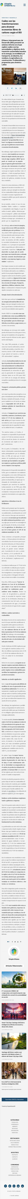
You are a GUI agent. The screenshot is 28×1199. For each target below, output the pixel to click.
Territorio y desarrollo (9, 17)
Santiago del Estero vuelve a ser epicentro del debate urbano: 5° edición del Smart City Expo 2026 (12, 1054)
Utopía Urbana (14, 959)
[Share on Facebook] (7, 88)
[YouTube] (18, 1186)
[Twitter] (9, 1186)
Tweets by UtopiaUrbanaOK (8, 1106)
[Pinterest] (20, 941)
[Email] (20, 88)
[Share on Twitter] (12, 88)
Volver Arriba (14, 1195)
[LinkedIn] (16, 88)
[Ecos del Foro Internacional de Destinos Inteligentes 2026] (14, 1070)
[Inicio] (8, 6)
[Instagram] (14, 1186)
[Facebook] (5, 1186)
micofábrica (12, 791)
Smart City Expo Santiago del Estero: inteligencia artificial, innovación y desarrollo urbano (13, 1025)
